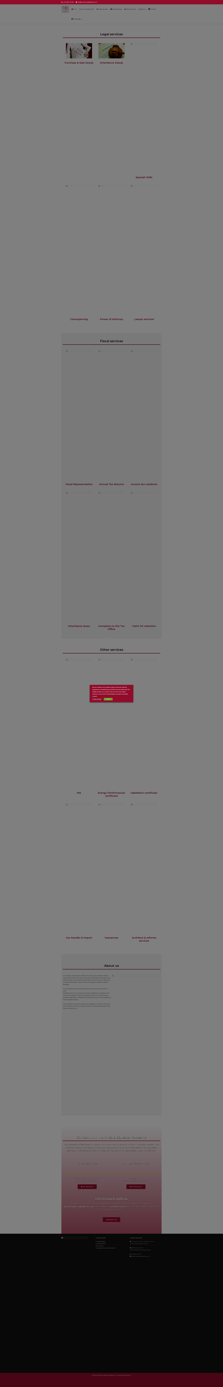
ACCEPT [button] (108, 699)
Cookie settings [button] (96, 699)
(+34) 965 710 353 (68, 2)
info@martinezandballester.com (87, 2)
